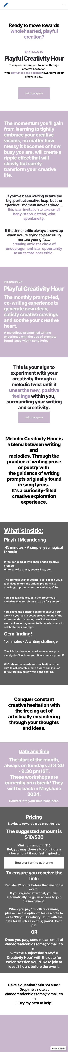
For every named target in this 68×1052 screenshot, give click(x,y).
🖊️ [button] (5, 5)
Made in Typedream (58, 1048)
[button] (5, 4)
